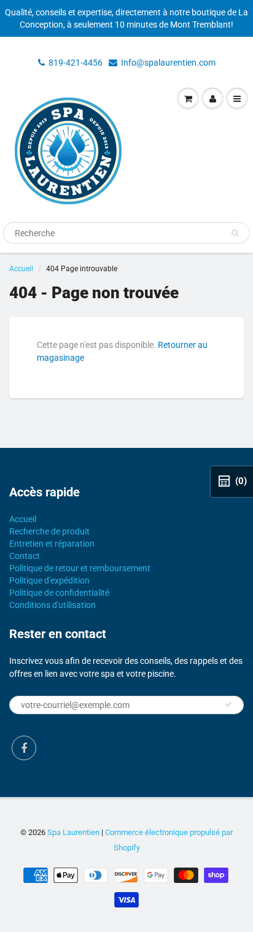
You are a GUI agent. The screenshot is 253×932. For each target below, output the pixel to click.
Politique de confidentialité (59, 593)
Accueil (21, 268)
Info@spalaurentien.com (168, 62)
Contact (24, 556)
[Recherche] (235, 233)
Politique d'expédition (49, 580)
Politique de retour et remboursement (79, 568)
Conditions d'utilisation (52, 605)
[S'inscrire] (228, 704)
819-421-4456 (76, 62)
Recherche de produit (49, 531)
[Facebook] (24, 748)
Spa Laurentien (73, 832)
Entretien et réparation (52, 544)
